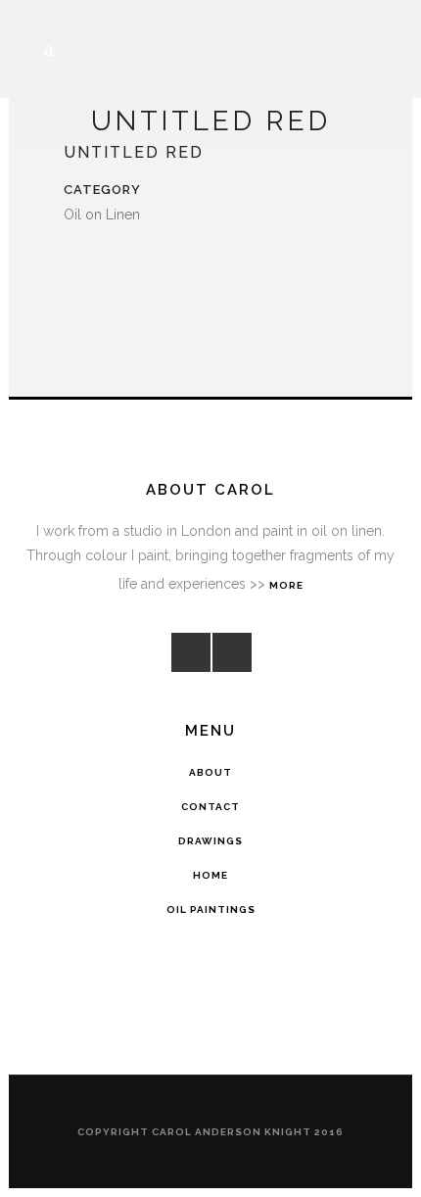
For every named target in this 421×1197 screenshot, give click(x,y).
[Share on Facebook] (69, 264)
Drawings (210, 841)
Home (210, 875)
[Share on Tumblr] (140, 264)
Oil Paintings (211, 909)
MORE (286, 585)
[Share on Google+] (116, 264)
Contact (210, 806)
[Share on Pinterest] (163, 264)
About (210, 772)
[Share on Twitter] (93, 264)
